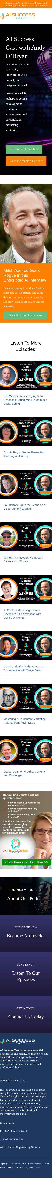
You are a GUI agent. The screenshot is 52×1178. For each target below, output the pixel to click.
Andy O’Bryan (9, 1093)
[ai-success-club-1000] (26, 792)
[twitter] (6, 1171)
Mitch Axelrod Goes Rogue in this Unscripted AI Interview (24, 275)
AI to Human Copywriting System (26, 1168)
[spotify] (31, 1171)
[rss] (16, 1171)
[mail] (21, 1171)
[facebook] (1, 1171)
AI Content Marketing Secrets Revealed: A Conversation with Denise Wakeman (22, 614)
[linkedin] (26, 1171)
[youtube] (11, 1171)
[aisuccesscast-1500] (17, 14)
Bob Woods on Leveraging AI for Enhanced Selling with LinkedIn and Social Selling (25, 400)
